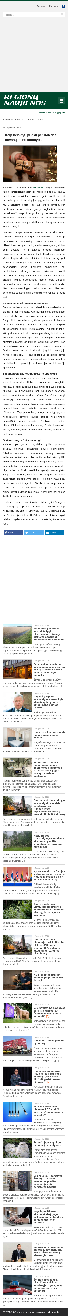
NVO (40, 119)
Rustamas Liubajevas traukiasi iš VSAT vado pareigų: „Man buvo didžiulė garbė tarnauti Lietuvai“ (47, 1076)
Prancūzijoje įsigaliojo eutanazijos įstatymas (47, 1144)
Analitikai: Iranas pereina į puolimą (49, 1042)
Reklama (41, 6)
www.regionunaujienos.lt (52, 1312)
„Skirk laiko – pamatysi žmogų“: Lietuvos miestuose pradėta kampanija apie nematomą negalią (48, 1181)
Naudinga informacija (18, 119)
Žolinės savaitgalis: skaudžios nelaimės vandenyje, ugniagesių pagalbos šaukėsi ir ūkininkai (48, 1285)
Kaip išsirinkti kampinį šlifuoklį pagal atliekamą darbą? (49, 977)
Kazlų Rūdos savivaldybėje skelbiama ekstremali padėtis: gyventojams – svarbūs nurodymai (49, 841)
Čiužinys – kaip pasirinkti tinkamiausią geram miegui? (49, 735)
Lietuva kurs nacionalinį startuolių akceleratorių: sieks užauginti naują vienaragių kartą (48, 1251)
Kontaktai (53, 6)
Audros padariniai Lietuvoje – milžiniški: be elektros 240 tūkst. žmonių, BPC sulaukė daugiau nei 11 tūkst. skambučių (49, 946)
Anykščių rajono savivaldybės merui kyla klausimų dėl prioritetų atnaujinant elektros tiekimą (48, 702)
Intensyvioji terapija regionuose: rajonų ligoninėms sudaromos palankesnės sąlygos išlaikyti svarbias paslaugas (48, 769)
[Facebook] (63, 6)
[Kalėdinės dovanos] (34, 163)
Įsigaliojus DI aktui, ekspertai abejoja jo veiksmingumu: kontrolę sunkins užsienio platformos (49, 1217)
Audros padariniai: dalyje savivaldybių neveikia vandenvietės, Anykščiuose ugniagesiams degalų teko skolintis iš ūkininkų (49, 807)
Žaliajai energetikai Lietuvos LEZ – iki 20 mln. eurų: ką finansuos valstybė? (48, 1110)
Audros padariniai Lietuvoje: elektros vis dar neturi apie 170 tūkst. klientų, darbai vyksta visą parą (49, 910)
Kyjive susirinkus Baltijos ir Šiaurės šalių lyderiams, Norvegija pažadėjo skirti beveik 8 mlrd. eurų (49, 875)
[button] (13, 532)
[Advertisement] (34, 56)
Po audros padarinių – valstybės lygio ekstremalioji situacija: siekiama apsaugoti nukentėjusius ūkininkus (49, 634)
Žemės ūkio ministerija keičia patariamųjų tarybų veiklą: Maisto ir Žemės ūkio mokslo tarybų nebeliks (49, 670)
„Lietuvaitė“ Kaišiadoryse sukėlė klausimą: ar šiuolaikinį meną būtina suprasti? (49, 1012)
